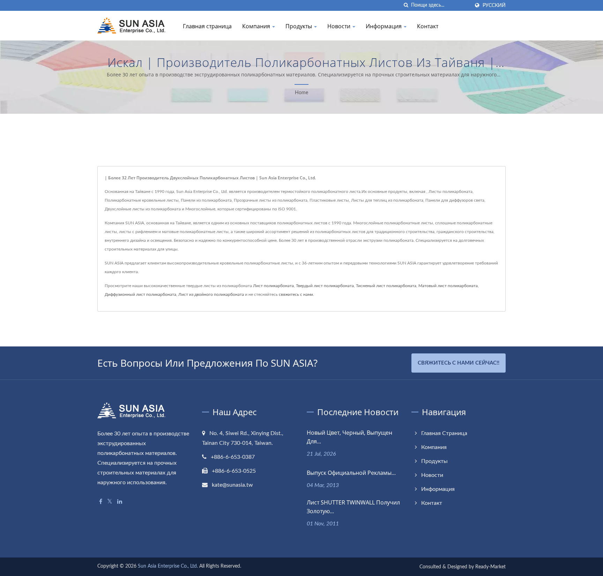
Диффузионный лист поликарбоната (140, 294)
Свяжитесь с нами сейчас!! (458, 363)
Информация (384, 26)
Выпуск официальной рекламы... (351, 473)
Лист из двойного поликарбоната (211, 294)
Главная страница (207, 26)
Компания (256, 26)
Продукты (299, 26)
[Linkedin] (119, 502)
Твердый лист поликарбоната (325, 286)
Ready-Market (490, 566)
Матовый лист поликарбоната (448, 286)
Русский (494, 5)
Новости (339, 26)
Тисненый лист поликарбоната (386, 286)
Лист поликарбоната (273, 286)
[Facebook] (100, 502)
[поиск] (406, 5)
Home (301, 92)
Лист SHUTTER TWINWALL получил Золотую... (353, 507)
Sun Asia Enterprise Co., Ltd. (168, 566)
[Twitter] (109, 502)
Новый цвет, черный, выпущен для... (349, 437)
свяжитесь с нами (296, 294)
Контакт (427, 26)
